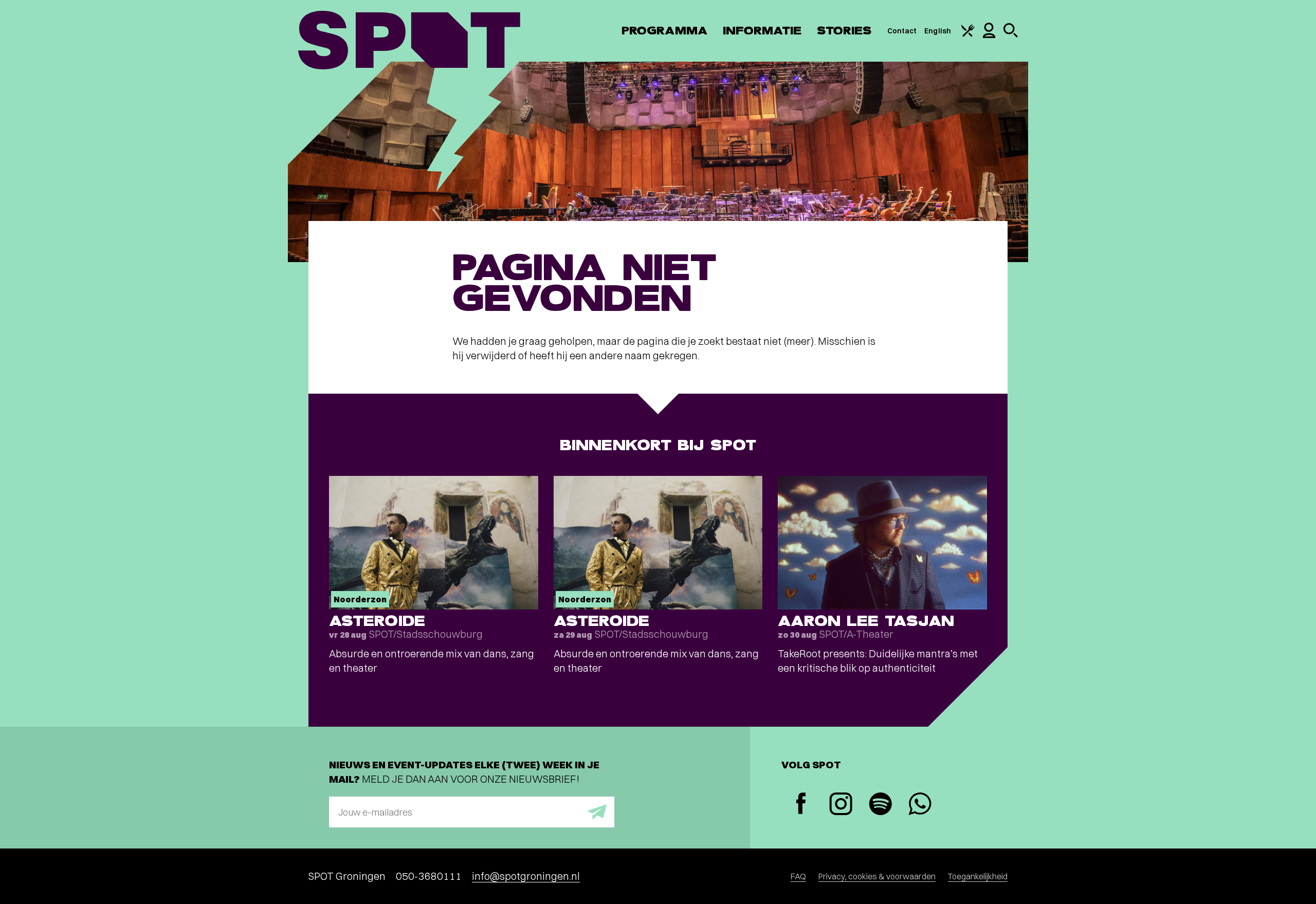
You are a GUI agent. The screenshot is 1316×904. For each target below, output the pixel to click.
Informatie (762, 30)
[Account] (989, 35)
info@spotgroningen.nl (526, 876)
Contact (902, 30)
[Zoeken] (1010, 35)
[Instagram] (841, 805)
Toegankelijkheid (978, 876)
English (937, 30)
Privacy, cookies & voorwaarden (877, 876)
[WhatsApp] (920, 805)
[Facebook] (801, 804)
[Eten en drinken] (968, 34)
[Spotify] (880, 805)
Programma (664, 30)
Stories (844, 30)
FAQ (798, 876)
